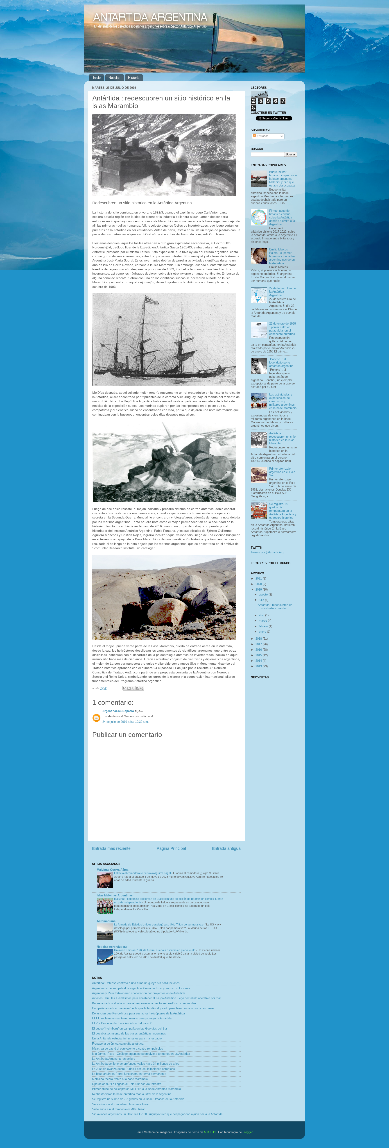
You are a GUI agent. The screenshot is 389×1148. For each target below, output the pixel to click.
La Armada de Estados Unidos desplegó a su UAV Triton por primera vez (159, 924)
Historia (133, 78)
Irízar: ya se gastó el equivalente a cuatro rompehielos (127, 1048)
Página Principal (171, 848)
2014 (259, 660)
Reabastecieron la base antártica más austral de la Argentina (131, 1094)
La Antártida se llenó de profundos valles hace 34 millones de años (135, 1063)
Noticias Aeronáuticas (112, 946)
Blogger (247, 1132)
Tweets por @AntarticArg (267, 552)
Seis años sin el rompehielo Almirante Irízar (120, 1104)
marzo (263, 620)
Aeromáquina (106, 921)
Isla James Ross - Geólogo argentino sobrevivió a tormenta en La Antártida (141, 1053)
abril (262, 615)
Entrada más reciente (111, 848)
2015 (259, 655)
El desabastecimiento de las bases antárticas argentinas (129, 1033)
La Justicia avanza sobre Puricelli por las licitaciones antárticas (133, 1069)
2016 (259, 649)
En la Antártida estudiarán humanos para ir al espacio (127, 1038)
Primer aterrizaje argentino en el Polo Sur (282, 472)
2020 (259, 584)
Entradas (262, 136)
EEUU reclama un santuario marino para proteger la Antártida (132, 1018)
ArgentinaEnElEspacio (118, 711)
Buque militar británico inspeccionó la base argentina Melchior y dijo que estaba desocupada (283, 178)
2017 (259, 644)
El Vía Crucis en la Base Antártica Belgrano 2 (122, 1023)
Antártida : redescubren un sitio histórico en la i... (275, 606)
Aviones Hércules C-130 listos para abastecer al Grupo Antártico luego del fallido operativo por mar (156, 998)
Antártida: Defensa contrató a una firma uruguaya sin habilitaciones (136, 983)
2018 (259, 638)
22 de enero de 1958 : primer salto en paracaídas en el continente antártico (282, 328)
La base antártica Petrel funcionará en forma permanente (129, 1073)
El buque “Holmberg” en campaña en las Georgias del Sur (129, 1028)
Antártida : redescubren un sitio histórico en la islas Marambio (282, 438)
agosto (264, 594)
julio (262, 600)
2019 (259, 589)
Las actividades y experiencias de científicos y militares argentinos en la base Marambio (282, 401)
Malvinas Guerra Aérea (112, 869)
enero (263, 631)
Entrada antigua (226, 848)
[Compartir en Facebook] (137, 688)
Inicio (97, 78)
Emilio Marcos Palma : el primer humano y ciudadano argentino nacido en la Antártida (282, 256)
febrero (264, 626)
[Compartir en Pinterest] (142, 688)
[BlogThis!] (129, 688)
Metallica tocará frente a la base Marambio (120, 1079)
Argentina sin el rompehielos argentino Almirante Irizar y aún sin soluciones (141, 988)
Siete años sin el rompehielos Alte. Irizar (118, 1109)
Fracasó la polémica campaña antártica (117, 1043)
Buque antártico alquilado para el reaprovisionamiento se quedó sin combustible (144, 1003)
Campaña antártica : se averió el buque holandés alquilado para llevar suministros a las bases (153, 1008)
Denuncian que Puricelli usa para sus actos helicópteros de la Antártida (138, 1013)
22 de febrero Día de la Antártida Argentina (282, 292)
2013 (259, 666)
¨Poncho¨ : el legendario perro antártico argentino (281, 363)
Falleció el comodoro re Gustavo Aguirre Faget (143, 873)
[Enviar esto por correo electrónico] (124, 688)
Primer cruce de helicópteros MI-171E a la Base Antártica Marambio (136, 1089)
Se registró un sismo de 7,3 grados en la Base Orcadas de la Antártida (138, 1099)
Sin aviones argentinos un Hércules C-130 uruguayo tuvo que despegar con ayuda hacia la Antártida (157, 1114)
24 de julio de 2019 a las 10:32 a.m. (125, 721)
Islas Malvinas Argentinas (115, 895)
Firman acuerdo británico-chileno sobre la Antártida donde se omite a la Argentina (282, 217)
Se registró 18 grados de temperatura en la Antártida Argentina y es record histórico (282, 510)
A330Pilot (210, 1132)
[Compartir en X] (133, 688)
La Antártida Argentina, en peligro (113, 1058)
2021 (259, 578)
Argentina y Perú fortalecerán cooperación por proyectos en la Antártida (138, 993)
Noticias (114, 78)
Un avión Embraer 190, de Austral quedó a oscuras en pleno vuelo (155, 950)
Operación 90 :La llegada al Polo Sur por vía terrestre (126, 1084)
